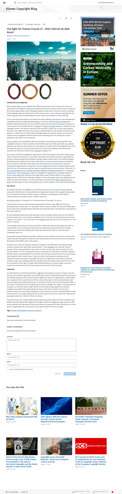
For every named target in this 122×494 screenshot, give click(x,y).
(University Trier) (23, 36)
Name (9, 354)
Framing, (14, 310)
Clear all (57, 374)
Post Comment (69, 374)
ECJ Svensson (36, 151)
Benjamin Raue (12, 36)
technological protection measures (29, 310)
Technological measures (33, 24)
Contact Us (24, 492)
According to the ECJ (14, 200)
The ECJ (9, 141)
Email (9, 361)
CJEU (44, 24)
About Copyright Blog (11, 492)
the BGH (58, 122)
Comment (10, 336)
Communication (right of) (15, 24)
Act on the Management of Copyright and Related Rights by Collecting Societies (34, 171)
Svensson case (44, 219)
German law (25, 173)
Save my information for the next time (21, 369)
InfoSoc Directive (49, 126)
